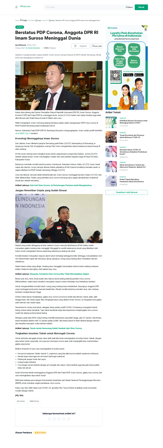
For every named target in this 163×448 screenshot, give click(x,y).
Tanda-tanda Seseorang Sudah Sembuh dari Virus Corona (56, 328)
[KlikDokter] (30, 7)
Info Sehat (31, 20)
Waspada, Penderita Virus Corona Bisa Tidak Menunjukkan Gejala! (59, 274)
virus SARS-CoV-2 (22, 133)
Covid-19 (45, 20)
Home (17, 20)
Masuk (141, 7)
